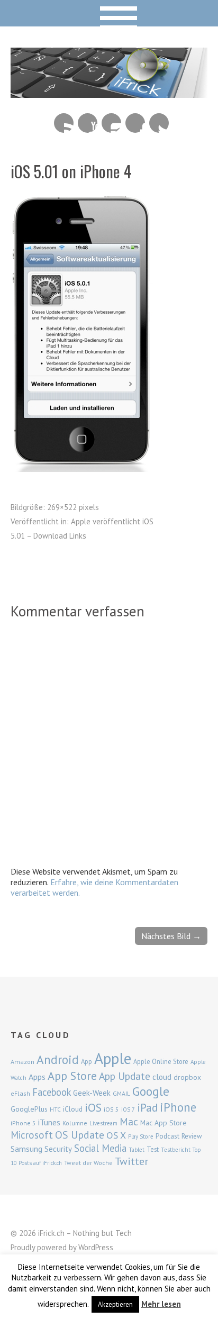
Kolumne (74, 1123)
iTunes (49, 1122)
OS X (116, 1135)
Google (150, 1091)
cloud (161, 1076)
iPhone (178, 1107)
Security (58, 1149)
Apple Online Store (160, 1061)
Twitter (159, 123)
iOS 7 (128, 1109)
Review (191, 1136)
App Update (124, 1076)
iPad (147, 1107)
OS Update (79, 1135)
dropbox (187, 1077)
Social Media (100, 1148)
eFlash (20, 1093)
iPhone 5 (23, 1123)
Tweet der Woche (88, 1163)
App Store (72, 1075)
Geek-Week (92, 1093)
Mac (129, 1121)
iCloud (73, 1109)
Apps (37, 1076)
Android (58, 1059)
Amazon (22, 1062)
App (86, 1061)
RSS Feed (64, 123)
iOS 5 (111, 1109)
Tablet (136, 1149)
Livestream (103, 1123)
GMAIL (121, 1093)
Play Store (140, 1136)
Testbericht (175, 1149)
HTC (55, 1109)
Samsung (26, 1148)
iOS (93, 1107)
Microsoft (32, 1135)
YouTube (87, 123)
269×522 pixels (73, 507)
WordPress (95, 1247)
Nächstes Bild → (171, 936)
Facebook (135, 123)
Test (153, 1149)
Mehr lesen (161, 1304)
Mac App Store (163, 1122)
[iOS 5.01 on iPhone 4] (82, 468)
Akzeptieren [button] (115, 1304)
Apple (112, 1058)
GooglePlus (29, 1109)
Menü (109, 13)
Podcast (167, 1136)
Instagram (111, 123)
